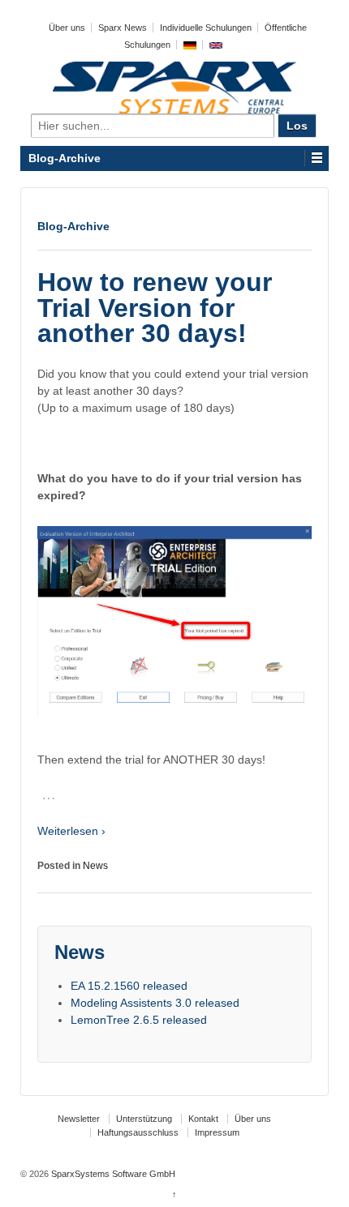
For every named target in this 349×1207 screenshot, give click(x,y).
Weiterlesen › (71, 830)
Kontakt (203, 1119)
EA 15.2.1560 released (129, 985)
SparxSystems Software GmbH (112, 1174)
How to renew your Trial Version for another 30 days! (154, 308)
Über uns (67, 27)
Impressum (217, 1132)
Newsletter (79, 1119)
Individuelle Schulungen (206, 27)
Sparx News (122, 27)
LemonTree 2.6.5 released (139, 1019)
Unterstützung (144, 1119)
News (95, 865)
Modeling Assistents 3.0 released (155, 1002)
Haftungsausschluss (138, 1132)
